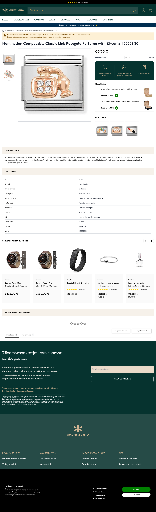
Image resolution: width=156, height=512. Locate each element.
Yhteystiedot (9, 464)
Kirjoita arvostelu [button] (142, 331)
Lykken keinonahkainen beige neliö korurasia (119, 89)
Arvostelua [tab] (10, 335)
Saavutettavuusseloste (130, 464)
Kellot (5, 20)
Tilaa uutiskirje (122, 379)
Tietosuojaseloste (128, 458)
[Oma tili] (143, 10)
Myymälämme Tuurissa (14, 458)
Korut (52, 20)
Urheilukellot (21, 20)
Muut (79, 20)
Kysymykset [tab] (26, 335)
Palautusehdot (89, 464)
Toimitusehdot (89, 458)
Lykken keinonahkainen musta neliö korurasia (120, 101)
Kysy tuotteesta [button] (122, 331)
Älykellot (39, 20)
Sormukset (65, 20)
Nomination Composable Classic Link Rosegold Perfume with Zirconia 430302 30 (32, 31)
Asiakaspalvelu (48, 458)
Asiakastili (45, 464)
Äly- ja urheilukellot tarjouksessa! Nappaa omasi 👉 (78, 25)
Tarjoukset (92, 20)
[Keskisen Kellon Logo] (13, 10)
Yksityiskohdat (13, 151)
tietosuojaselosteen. (25, 391)
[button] (151, 241)
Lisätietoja (10, 172)
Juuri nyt (108, 20)
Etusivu (3, 31)
